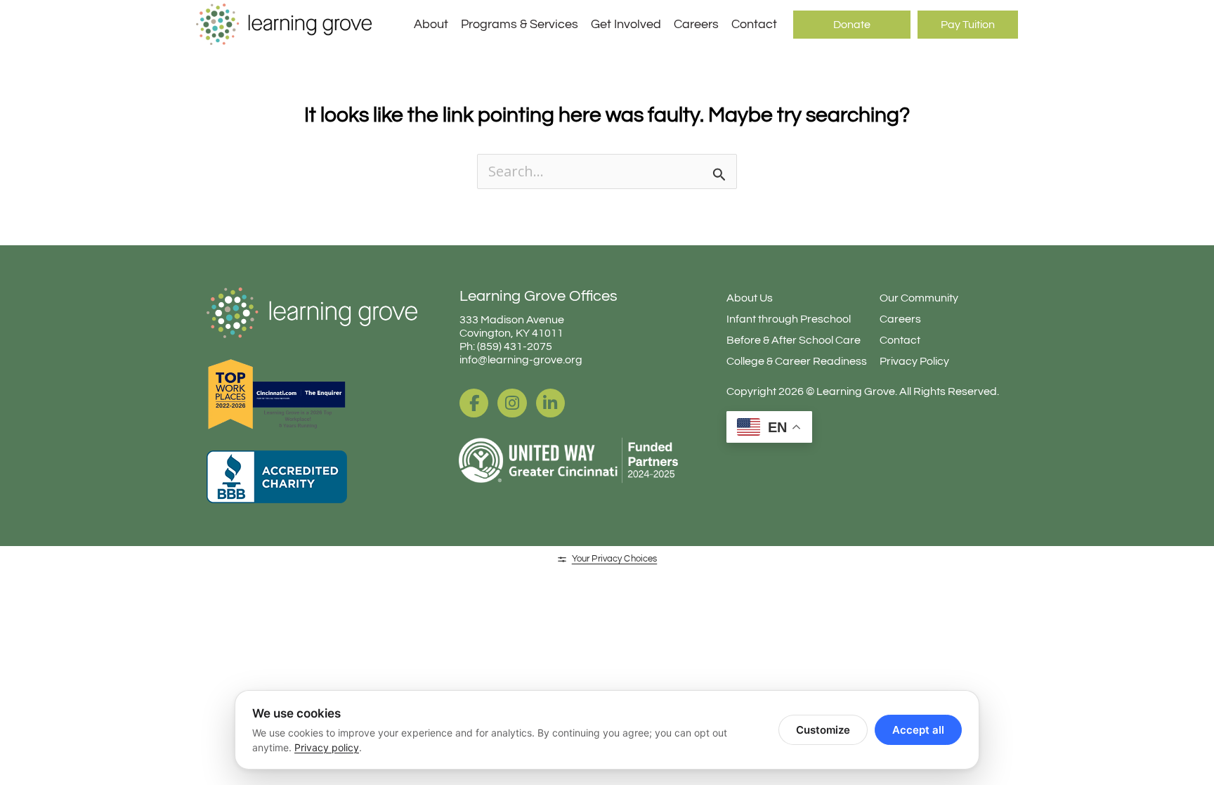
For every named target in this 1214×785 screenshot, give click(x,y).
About (431, 24)
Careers (696, 24)
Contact (754, 24)
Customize (823, 730)
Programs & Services (519, 24)
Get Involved (626, 24)
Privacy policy (326, 747)
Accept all (918, 730)
